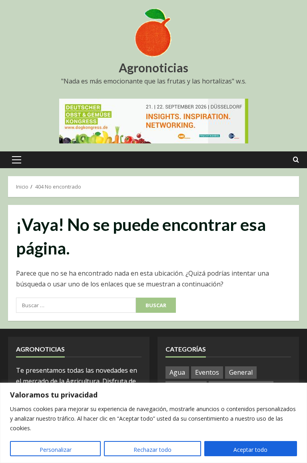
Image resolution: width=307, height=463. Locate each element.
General (241, 372)
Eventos (207, 372)
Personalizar (56, 449)
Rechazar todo (152, 449)
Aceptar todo (250, 449)
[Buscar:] (76, 305)
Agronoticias (153, 67)
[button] (16, 159)
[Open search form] (296, 159)
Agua (177, 372)
